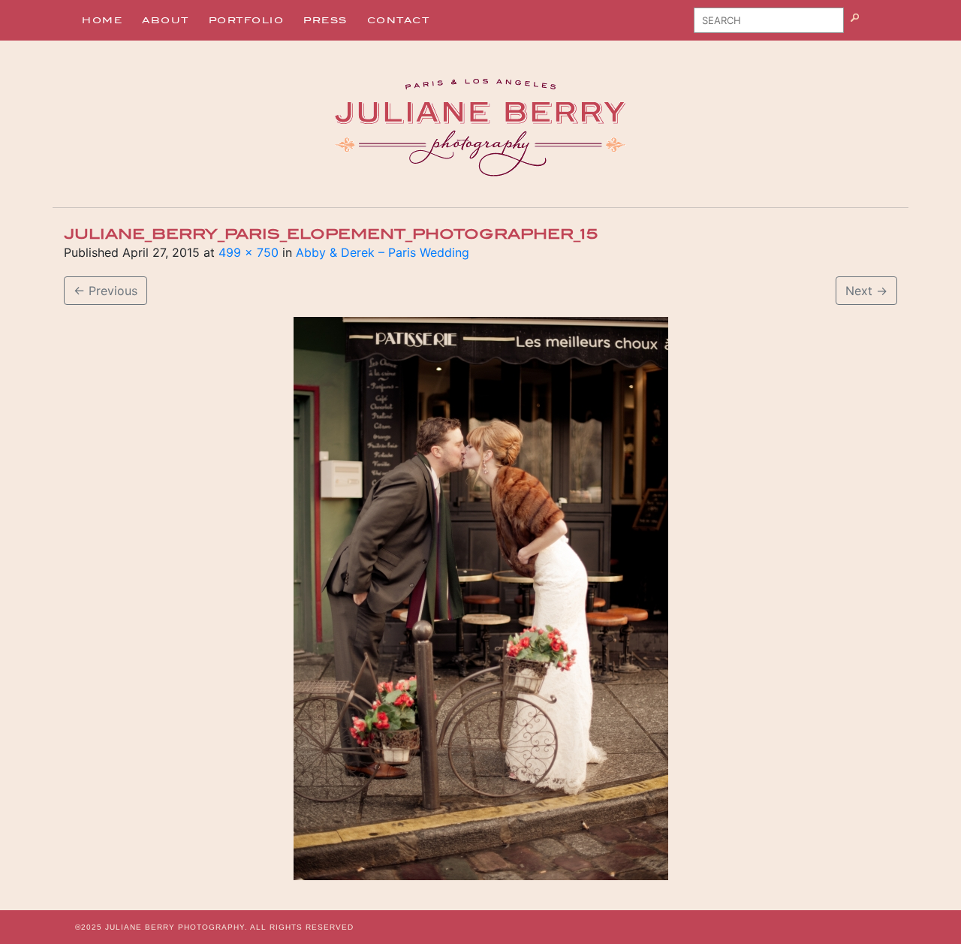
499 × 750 (248, 252)
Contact (398, 20)
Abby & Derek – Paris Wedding (382, 252)
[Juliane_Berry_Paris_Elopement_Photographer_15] (480, 598)
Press (325, 20)
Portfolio (247, 20)
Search (873, 25)
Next (866, 290)
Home (102, 20)
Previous (105, 290)
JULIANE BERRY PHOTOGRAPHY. (176, 927)
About (165, 20)
